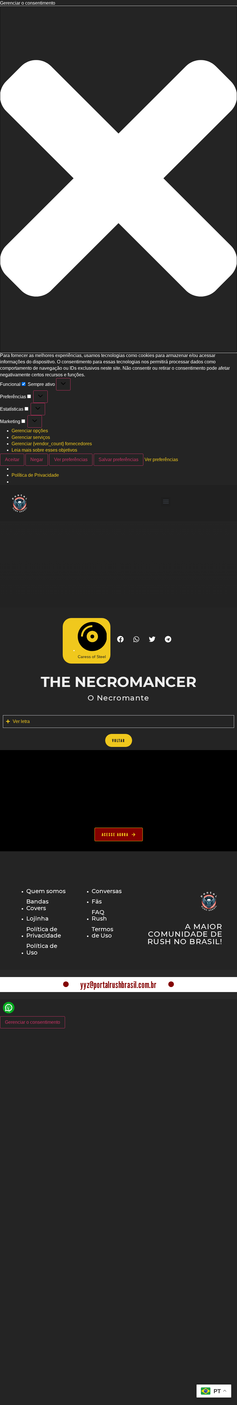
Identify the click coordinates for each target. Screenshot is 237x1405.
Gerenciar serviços (31, 437)
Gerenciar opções (30, 430)
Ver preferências (71, 459)
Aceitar (12, 459)
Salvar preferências (118, 459)
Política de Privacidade (35, 475)
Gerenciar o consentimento (32, 1022)
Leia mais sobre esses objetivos (44, 450)
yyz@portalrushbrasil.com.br (118, 984)
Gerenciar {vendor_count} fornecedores (52, 443)
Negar (36, 459)
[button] (118, 179)
